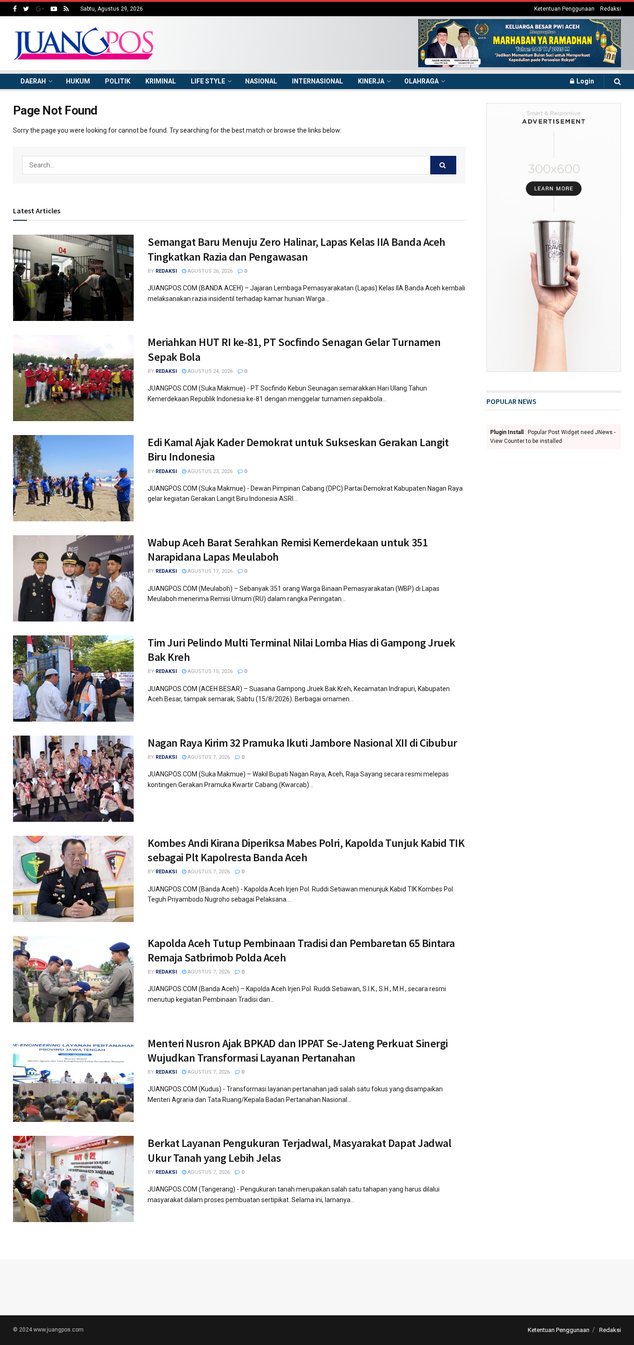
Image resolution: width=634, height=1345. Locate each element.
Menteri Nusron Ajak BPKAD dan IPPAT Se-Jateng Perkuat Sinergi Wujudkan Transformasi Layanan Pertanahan (298, 1050)
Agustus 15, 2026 (209, 671)
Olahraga (421, 81)
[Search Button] (443, 165)
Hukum (78, 81)
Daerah (33, 81)
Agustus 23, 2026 (209, 471)
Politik (117, 81)
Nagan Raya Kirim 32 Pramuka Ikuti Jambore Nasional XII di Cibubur (302, 743)
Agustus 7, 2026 (208, 757)
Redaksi (610, 9)
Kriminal (160, 81)
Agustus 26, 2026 (209, 271)
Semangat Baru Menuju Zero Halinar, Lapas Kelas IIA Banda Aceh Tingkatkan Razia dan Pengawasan (297, 249)
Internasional (317, 81)
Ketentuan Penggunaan (564, 9)
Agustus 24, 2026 (209, 371)
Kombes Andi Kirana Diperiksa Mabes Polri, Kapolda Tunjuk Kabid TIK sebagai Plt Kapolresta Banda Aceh (306, 850)
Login (584, 81)
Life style (208, 81)
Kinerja (371, 81)
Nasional (261, 81)
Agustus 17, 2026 (209, 571)
